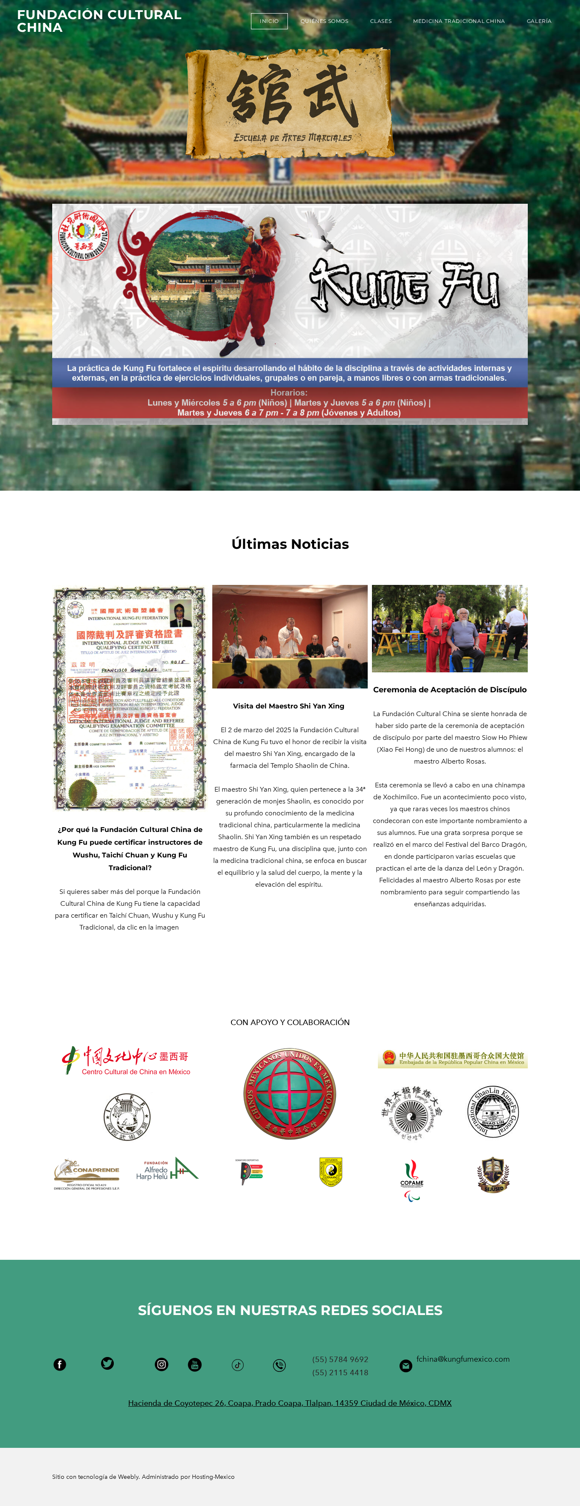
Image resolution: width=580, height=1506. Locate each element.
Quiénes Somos (325, 21)
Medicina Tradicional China (459, 21)
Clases (381, 21)
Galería (539, 21)
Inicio (269, 21)
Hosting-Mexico (213, 1477)
